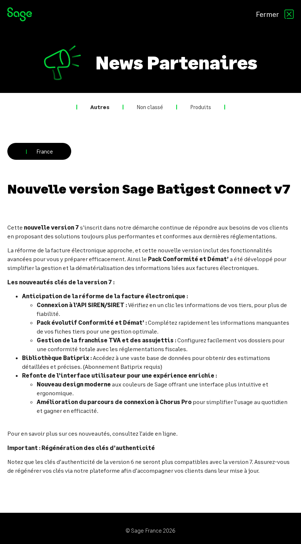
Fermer (267, 14)
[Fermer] (289, 14)
